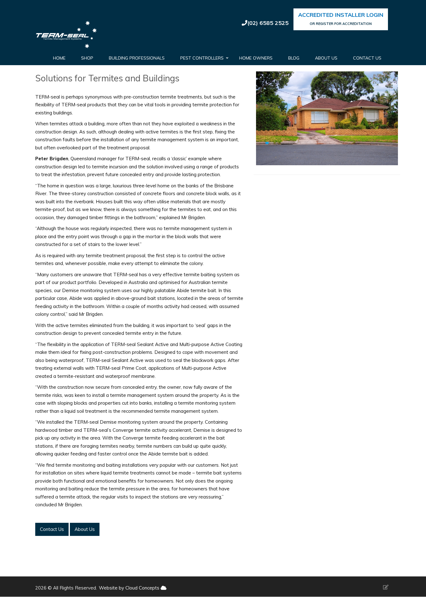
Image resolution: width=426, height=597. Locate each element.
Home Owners (256, 58)
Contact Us (367, 58)
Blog (293, 58)
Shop (87, 58)
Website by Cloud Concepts (130, 588)
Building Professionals (137, 58)
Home (59, 58)
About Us (326, 58)
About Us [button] (85, 529)
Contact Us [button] (52, 529)
